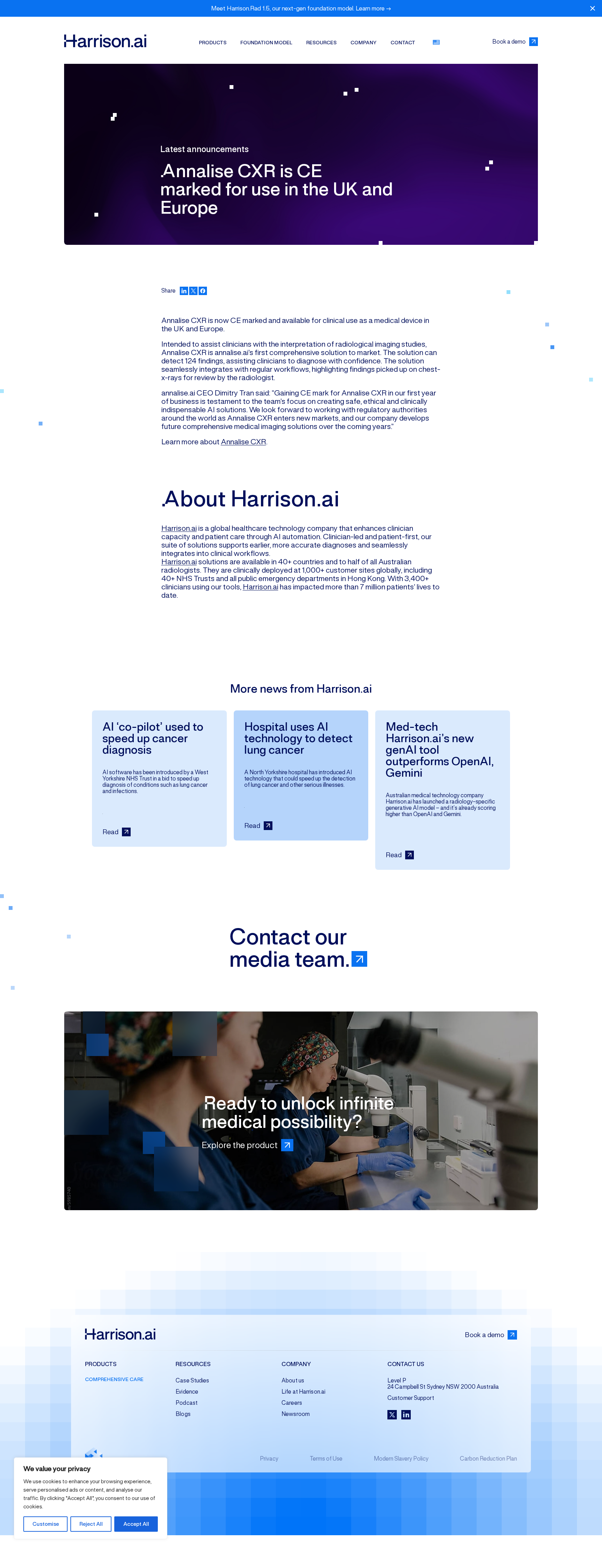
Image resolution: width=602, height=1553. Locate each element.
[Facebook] (203, 291)
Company (363, 42)
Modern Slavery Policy (401, 1458)
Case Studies (192, 1380)
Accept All (136, 1524)
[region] (90, 1498)
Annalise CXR (243, 441)
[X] (193, 291)
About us (292, 1380)
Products (212, 42)
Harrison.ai (179, 528)
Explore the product (240, 1145)
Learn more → (373, 8)
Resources (321, 42)
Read (110, 832)
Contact (403, 42)
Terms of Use (326, 1458)
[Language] (436, 42)
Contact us (405, 1364)
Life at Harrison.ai (303, 1391)
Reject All (91, 1524)
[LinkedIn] (184, 291)
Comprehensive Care (114, 1379)
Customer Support (410, 1398)
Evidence (187, 1391)
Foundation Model (266, 42)
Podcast (187, 1403)
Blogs (183, 1414)
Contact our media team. (289, 947)
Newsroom (295, 1414)
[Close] (592, 8)
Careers (291, 1403)
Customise (45, 1524)
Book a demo (509, 41)
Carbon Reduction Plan (488, 1458)
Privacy (269, 1458)
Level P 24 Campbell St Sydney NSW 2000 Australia (443, 1383)
